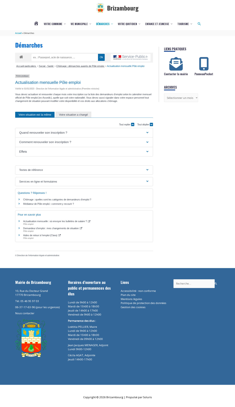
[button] (199, 24)
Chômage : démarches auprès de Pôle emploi (80, 66)
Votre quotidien (127, 24)
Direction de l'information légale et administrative (38, 255)
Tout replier (125, 124)
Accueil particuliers (26, 66)
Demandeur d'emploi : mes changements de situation (51, 228)
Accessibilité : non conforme (138, 291)
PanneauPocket (204, 74)
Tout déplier (143, 124)
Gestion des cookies (133, 307)
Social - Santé (46, 66)
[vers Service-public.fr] (131, 58)
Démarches (103, 24)
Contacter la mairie (176, 74)
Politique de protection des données (143, 303)
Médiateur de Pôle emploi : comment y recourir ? (48, 203)
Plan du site (128, 295)
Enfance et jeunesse (157, 24)
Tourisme (183, 24)
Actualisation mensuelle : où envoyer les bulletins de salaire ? (55, 221)
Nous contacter (24, 313)
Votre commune (53, 24)
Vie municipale (79, 24)
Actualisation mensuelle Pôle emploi (125, 66)
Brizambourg (123, 7)
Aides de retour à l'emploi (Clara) (40, 235)
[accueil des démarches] (21, 56)
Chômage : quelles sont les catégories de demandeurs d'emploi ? (57, 199)
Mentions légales (131, 299)
